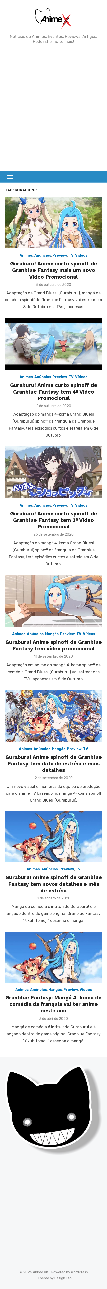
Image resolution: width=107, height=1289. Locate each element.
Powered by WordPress (69, 1272)
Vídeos (81, 255)
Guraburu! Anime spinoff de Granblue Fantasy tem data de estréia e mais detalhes (53, 763)
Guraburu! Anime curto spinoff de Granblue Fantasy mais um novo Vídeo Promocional (53, 270)
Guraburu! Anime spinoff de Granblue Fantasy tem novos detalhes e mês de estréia (53, 883)
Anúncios (42, 255)
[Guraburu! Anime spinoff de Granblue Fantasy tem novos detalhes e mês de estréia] (53, 836)
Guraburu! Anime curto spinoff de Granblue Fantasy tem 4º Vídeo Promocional (53, 391)
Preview (60, 255)
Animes (26, 255)
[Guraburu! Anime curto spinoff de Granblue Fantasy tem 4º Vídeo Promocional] (53, 344)
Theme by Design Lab (55, 1278)
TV (71, 255)
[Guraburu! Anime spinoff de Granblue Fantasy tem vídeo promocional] (53, 601)
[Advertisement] (53, 107)
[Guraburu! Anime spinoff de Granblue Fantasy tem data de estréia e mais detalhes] (53, 716)
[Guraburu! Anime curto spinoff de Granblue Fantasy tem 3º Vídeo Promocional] (53, 472)
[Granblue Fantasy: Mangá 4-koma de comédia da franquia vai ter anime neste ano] (53, 957)
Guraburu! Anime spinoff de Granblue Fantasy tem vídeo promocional (53, 645)
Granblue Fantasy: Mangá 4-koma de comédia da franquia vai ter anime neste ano (53, 1004)
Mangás (52, 634)
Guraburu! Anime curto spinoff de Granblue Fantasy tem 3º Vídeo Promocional (53, 520)
